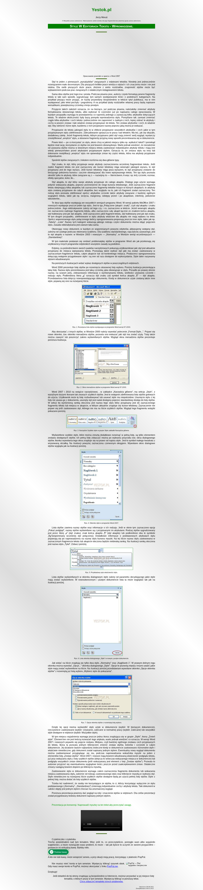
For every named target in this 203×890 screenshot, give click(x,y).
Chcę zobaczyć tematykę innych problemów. (101, 881)
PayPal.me (112, 866)
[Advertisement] (101, 54)
